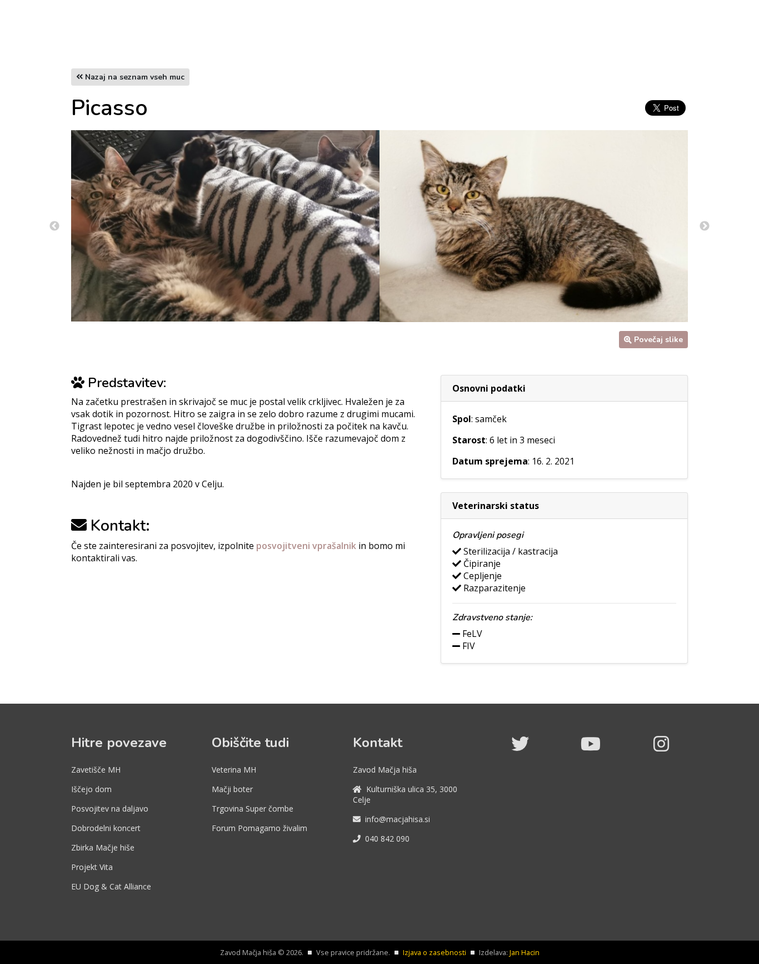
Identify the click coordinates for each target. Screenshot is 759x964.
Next (704, 226)
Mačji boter (232, 789)
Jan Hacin (525, 952)
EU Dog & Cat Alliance (111, 886)
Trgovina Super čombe (252, 808)
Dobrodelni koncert (106, 828)
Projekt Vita (92, 867)
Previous (54, 226)
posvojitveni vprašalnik (307, 546)
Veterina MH (234, 769)
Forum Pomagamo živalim (259, 828)
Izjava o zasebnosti (434, 952)
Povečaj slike (658, 339)
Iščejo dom (91, 789)
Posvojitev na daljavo (109, 808)
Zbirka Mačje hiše (102, 847)
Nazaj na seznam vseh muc (133, 77)
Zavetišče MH (96, 769)
